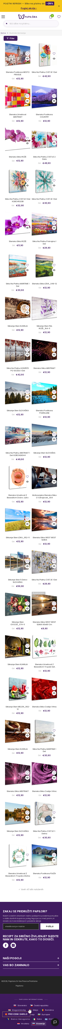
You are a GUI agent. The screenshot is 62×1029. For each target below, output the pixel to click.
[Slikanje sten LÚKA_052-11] (17, 519)
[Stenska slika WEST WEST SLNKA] (44, 519)
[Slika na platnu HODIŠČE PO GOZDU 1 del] (17, 350)
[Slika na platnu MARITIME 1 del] (17, 265)
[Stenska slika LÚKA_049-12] (44, 265)
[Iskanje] (6, 23)
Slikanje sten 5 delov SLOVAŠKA (17, 581)
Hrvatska (23, 1023)
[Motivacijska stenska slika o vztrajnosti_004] (44, 477)
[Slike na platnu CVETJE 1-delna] (44, 813)
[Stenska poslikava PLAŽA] (44, 855)
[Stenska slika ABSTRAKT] (44, 350)
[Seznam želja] (59, 16)
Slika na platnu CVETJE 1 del (44, 72)
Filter (12, 38)
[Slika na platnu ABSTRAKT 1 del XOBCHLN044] (17, 435)
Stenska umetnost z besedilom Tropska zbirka (17, 874)
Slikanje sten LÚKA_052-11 (18, 537)
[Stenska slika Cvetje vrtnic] (44, 688)
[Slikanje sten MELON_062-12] (17, 688)
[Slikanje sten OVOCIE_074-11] (17, 604)
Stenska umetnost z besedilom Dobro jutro (18, 496)
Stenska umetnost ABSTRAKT (17, 115)
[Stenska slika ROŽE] (17, 139)
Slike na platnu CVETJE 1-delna (44, 832)
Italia (37, 1019)
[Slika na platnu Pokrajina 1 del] (44, 223)
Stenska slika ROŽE (17, 157)
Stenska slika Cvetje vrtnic (44, 707)
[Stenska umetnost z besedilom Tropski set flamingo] (44, 646)
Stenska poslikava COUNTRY (44, 115)
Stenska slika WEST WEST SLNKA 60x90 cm (44, 623)
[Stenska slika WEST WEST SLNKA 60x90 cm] (44, 604)
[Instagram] (13, 945)
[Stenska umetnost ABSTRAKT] (17, 96)
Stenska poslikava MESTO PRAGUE (18, 73)
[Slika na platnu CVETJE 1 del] (44, 54)
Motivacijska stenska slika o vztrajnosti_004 (44, 496)
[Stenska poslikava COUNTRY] (44, 96)
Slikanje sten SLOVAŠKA (18, 410)
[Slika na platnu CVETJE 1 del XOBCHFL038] (17, 181)
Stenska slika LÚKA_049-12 (44, 284)
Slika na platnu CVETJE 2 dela (44, 158)
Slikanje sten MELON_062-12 (18, 708)
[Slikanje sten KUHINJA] (17, 308)
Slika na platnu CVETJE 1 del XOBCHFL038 (17, 200)
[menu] (3, 16)
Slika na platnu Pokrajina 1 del (44, 242)
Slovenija (38, 1023)
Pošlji (49, 926)
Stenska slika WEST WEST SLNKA (44, 538)
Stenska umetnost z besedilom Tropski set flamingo (44, 665)
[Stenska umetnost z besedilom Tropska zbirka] (17, 855)
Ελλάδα (50, 1019)
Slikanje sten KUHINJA (18, 326)
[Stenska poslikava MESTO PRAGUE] (17, 54)
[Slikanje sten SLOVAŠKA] (17, 392)
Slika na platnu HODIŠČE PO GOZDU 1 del (18, 369)
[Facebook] (5, 945)
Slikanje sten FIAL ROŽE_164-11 (44, 327)
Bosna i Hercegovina (18, 1019)
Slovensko (20, 1005)
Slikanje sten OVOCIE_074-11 (18, 623)
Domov (3, 33)
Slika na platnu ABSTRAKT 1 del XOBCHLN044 (18, 454)
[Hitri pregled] (27, 58)
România (47, 1010)
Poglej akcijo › (29, 8)
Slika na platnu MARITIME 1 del (17, 285)
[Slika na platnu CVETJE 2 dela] (44, 139)
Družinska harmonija (17, 33)
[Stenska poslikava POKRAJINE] (44, 392)
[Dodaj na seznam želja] (27, 53)
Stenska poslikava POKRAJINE (44, 411)
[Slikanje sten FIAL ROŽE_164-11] (44, 308)
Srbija (33, 1010)
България (44, 1014)
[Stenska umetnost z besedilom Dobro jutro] (17, 477)
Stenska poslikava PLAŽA (44, 873)
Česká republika (39, 1005)
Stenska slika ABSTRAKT (44, 368)
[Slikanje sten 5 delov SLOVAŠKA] (17, 561)
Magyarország (17, 1010)
